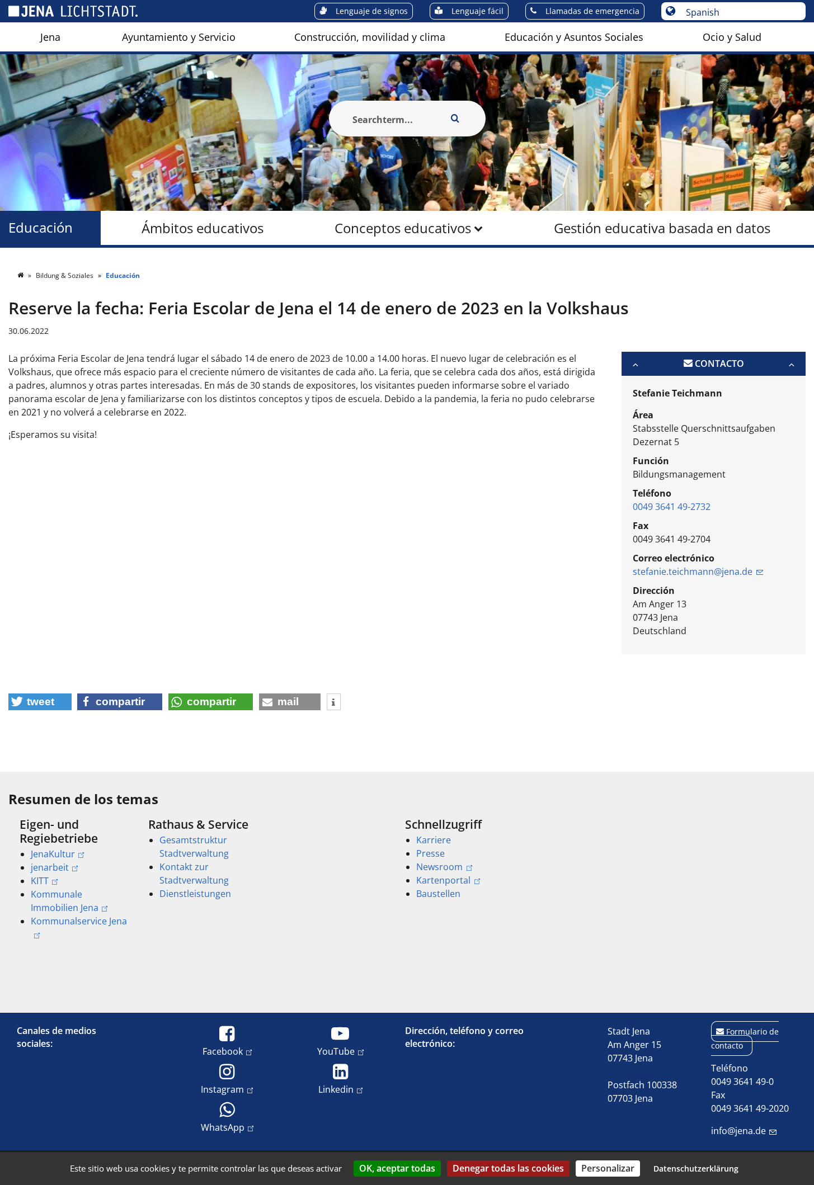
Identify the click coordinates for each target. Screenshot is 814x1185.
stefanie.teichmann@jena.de (692, 571)
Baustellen (438, 893)
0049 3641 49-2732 (672, 507)
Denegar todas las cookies (508, 1168)
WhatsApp (222, 1127)
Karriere (433, 840)
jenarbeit (50, 867)
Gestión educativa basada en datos (662, 228)
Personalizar (607, 1168)
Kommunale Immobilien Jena (64, 901)
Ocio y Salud (732, 37)
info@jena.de (738, 1131)
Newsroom (439, 867)
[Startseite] (21, 275)
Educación (40, 228)
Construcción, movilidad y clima (369, 37)
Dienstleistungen (195, 893)
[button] (40, 701)
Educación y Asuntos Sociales (574, 37)
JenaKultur (53, 854)
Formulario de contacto (745, 1038)
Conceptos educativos (403, 228)
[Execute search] (455, 118)
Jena (50, 37)
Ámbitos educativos (203, 228)
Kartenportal (443, 880)
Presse (430, 853)
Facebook (223, 1051)
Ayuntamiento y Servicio (179, 37)
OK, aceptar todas (397, 1168)
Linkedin (336, 1089)
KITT (40, 881)
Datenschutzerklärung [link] (695, 1168)
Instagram (222, 1089)
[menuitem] (50, 36)
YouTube (336, 1051)
